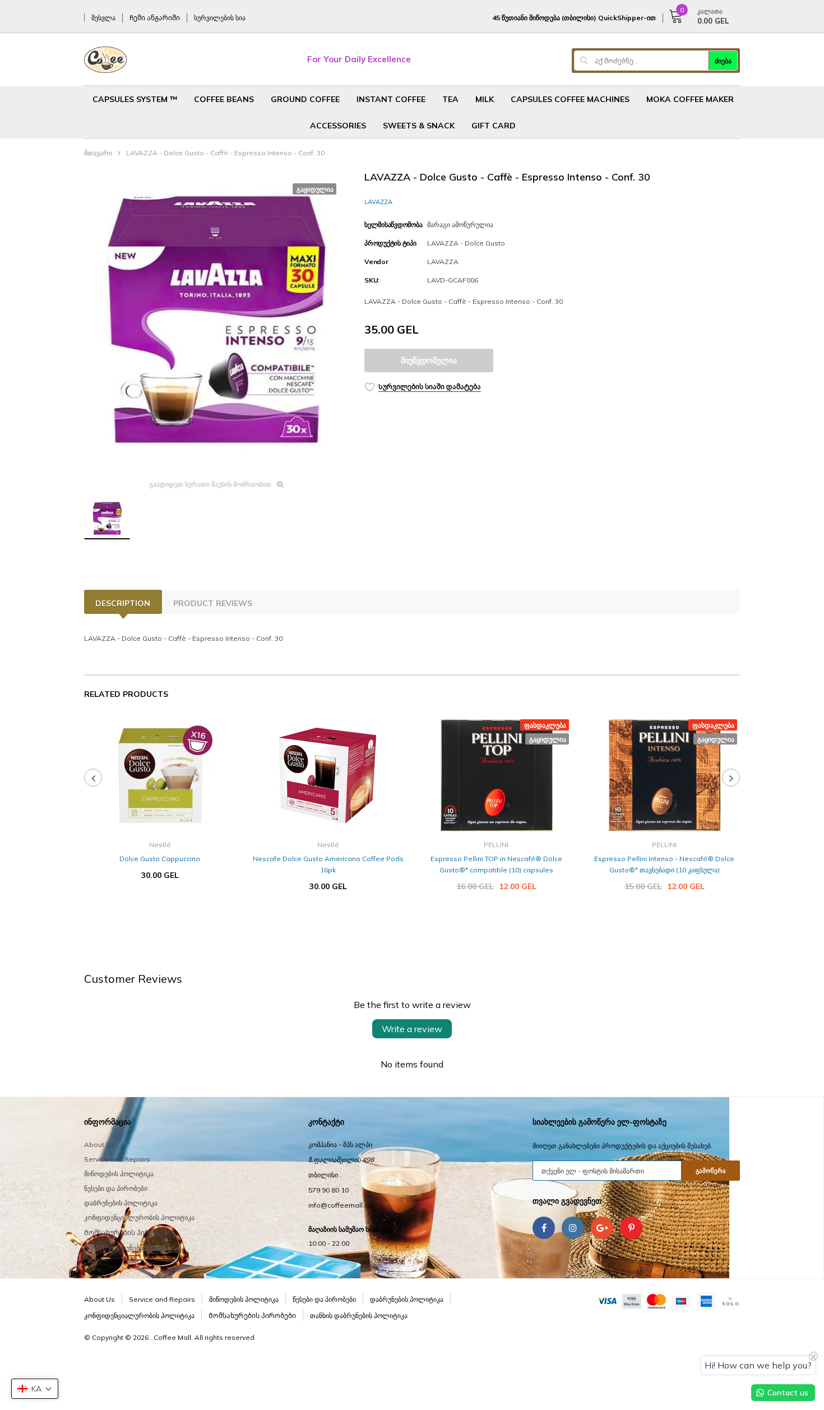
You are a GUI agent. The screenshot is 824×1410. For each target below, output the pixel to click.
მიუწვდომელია (429, 360)
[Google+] (602, 1228)
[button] (35, 1388)
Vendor (376, 261)
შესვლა (103, 17)
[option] (216, 321)
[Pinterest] (631, 1228)
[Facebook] (544, 1228)
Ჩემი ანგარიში (154, 17)
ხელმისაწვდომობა (393, 224)
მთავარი (98, 153)
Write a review (412, 1028)
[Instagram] (573, 1228)
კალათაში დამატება (159, 909)
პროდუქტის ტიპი (390, 243)
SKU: (371, 280)
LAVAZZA (378, 202)
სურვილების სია (220, 17)
